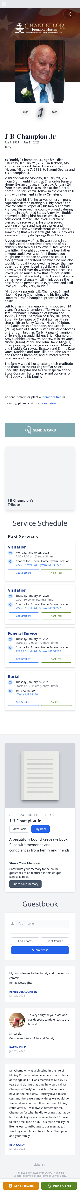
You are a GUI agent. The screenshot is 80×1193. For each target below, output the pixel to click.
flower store (48, 403)
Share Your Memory (25, 884)
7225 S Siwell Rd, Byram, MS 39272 (38, 565)
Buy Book (40, 829)
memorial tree (51, 396)
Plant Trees (56, 572)
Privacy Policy (29, 1175)
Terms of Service (51, 1175)
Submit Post (40, 950)
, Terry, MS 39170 (27, 694)
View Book (19, 829)
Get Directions (23, 572)
